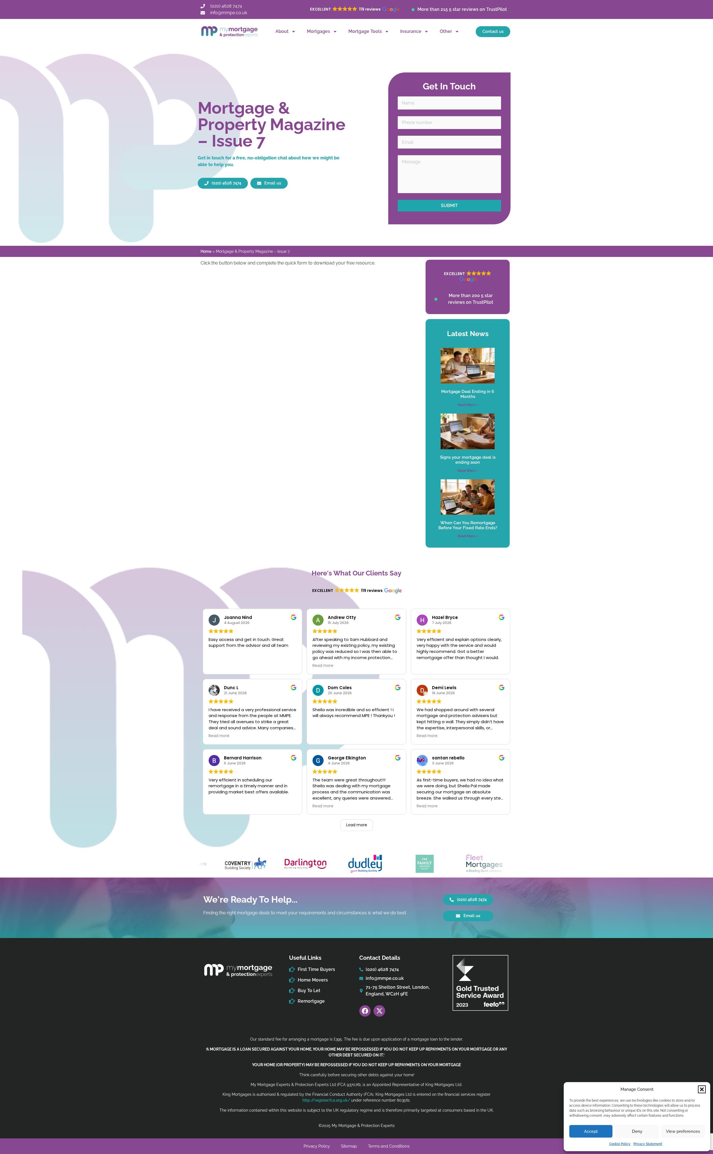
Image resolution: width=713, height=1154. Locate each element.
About (282, 31)
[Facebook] (365, 1011)
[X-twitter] (379, 1011)
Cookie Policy (620, 1144)
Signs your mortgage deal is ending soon (467, 460)
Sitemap (349, 1146)
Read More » (468, 405)
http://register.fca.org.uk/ (326, 1100)
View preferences (683, 1131)
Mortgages (318, 31)
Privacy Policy (317, 1146)
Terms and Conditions (388, 1146)
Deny (637, 1131)
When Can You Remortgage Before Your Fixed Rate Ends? (467, 525)
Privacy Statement (647, 1144)
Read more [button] (322, 665)
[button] (702, 1089)
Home (206, 251)
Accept (591, 1131)
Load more (356, 825)
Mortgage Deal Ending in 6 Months (467, 394)
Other (446, 31)
